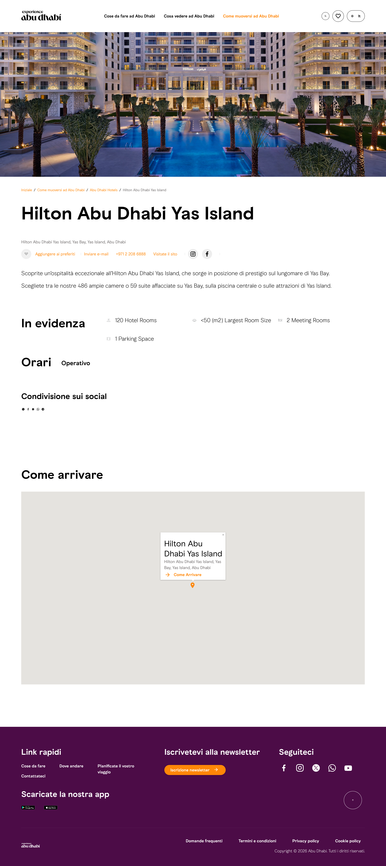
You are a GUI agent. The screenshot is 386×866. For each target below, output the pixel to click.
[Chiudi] (223, 534)
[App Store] (51, 810)
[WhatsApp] (332, 768)
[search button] (325, 16)
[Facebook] (207, 254)
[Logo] (41, 16)
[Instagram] (193, 254)
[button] (356, 16)
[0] (338, 16)
